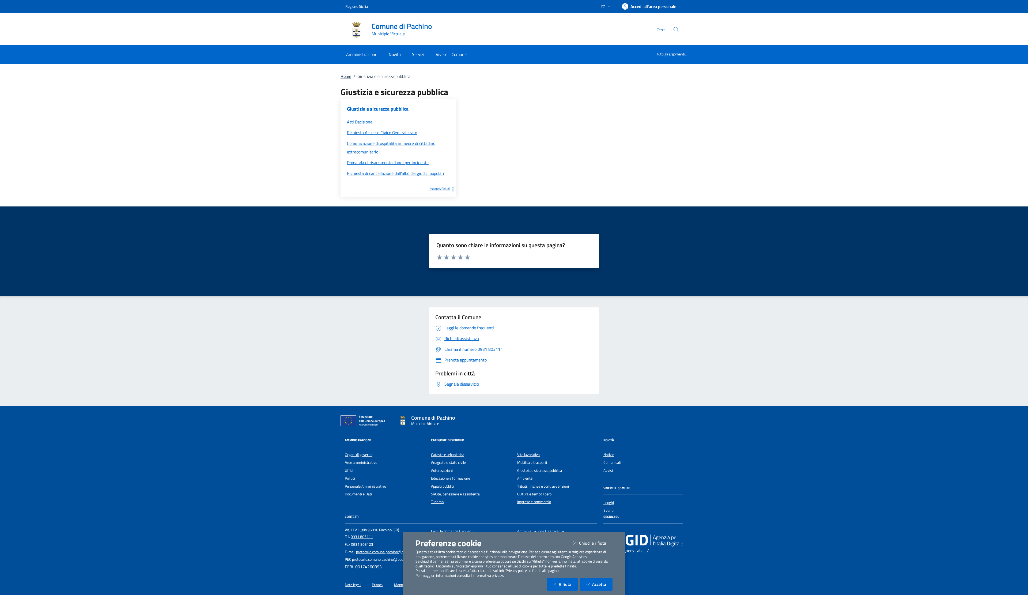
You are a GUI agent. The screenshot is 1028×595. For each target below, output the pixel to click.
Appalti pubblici (442, 486)
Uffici (349, 470)
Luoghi (608, 503)
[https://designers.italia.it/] (643, 540)
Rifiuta (568, 584)
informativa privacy (488, 575)
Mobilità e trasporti (532, 462)
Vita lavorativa (528, 455)
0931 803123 (362, 544)
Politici (350, 478)
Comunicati (612, 462)
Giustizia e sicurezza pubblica (539, 470)
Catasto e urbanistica (447, 455)
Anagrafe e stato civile (448, 462)
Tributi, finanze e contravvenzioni (543, 486)
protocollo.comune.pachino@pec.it (383, 552)
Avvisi (608, 470)
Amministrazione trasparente (540, 531)
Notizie (608, 455)
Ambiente (524, 478)
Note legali (353, 585)
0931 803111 (362, 537)
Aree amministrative (361, 462)
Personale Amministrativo (365, 486)
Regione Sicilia (356, 6)
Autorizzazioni (442, 470)
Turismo (437, 502)
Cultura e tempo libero (534, 494)
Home (346, 76)
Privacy (377, 585)
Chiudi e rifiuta (596, 543)
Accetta (602, 584)
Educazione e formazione (450, 478)
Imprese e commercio (534, 502)
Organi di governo (358, 455)
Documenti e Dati (358, 494)
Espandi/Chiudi (439, 188)
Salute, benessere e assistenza (455, 494)
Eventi (608, 510)
